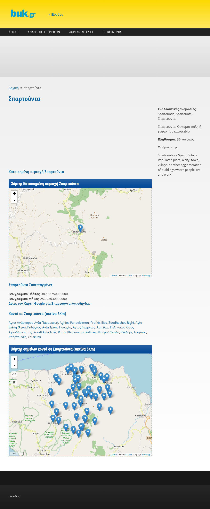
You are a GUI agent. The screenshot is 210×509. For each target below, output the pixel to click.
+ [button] (14, 193)
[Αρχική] (23, 13)
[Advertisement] (105, 56)
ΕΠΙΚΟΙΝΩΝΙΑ (112, 32)
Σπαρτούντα (17, 337)
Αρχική (14, 88)
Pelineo (91, 332)
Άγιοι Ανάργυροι (21, 322)
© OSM (128, 275)
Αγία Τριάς (49, 327)
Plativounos (75, 332)
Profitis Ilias (98, 322)
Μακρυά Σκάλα (108, 332)
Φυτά (62, 332)
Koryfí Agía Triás (44, 332)
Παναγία (65, 327)
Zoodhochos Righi (121, 322)
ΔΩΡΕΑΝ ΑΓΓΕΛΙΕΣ (81, 32)
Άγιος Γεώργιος (29, 327)
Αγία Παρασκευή (46, 322)
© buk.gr (146, 275)
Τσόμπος (140, 332)
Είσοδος (57, 14)
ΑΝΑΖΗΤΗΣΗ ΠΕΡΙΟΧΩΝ (44, 32)
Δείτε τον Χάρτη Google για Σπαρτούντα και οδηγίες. (49, 303)
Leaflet (114, 275)
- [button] (14, 200)
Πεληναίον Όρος (122, 327)
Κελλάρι (126, 332)
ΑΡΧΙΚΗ (13, 32)
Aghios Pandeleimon (74, 322)
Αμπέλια (102, 327)
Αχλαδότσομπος (20, 332)
